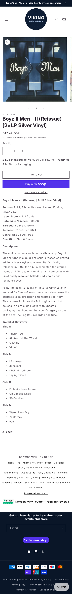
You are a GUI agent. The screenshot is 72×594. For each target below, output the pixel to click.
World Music (36, 487)
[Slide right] (43, 108)
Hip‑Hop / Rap (15, 477)
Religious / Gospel (12, 482)
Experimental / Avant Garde (19, 472)
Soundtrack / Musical (58, 482)
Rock (11, 462)
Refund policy (18, 585)
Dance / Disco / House (29, 467)
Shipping (21, 138)
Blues (48, 462)
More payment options (36, 192)
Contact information (26, 590)
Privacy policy (62, 579)
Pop (18, 462)
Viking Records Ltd (21, 579)
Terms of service (37, 585)
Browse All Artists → (36, 493)
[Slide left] (28, 108)
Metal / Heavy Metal (53, 477)
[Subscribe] (61, 528)
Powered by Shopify (42, 579)
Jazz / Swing (32, 477)
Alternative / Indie (33, 462)
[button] (6, 19)
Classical (59, 462)
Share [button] (9, 431)
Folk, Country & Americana (53, 472)
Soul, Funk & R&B (34, 482)
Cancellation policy (49, 590)
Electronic (50, 467)
